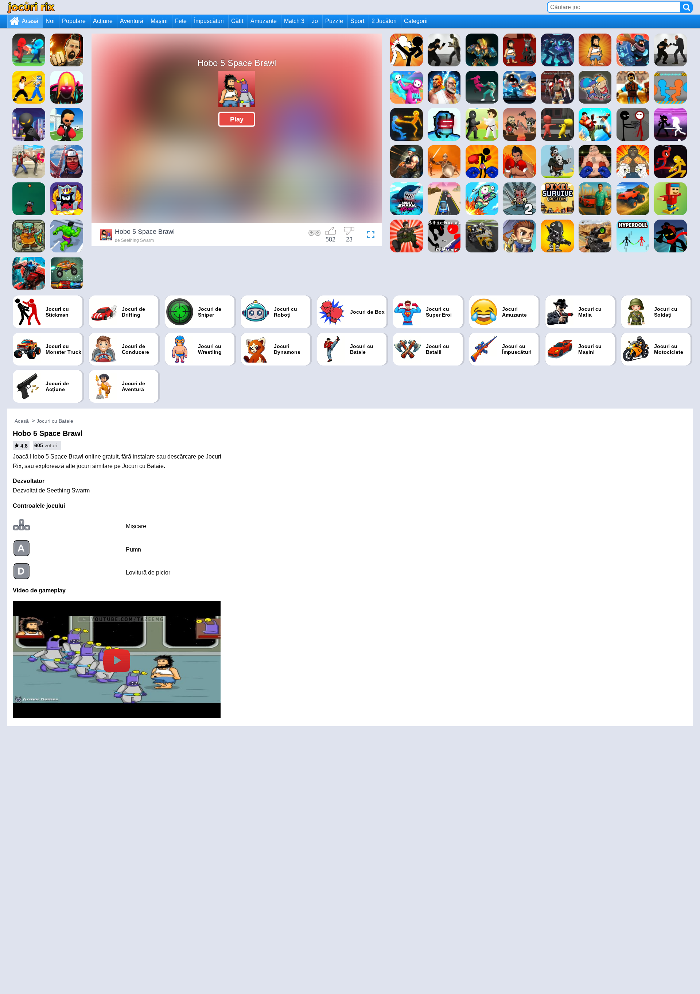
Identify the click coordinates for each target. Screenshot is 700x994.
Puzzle (334, 21)
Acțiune (103, 21)
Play (237, 119)
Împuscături (209, 21)
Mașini (159, 21)
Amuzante (263, 21)
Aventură (131, 21)
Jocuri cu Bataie (54, 421)
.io (315, 21)
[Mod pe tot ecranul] (369, 235)
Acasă (30, 21)
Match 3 (294, 21)
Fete (181, 21)
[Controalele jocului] (314, 235)
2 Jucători (384, 21)
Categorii (416, 21)
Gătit (237, 21)
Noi (50, 21)
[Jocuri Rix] (31, 7)
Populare (74, 21)
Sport (357, 21)
